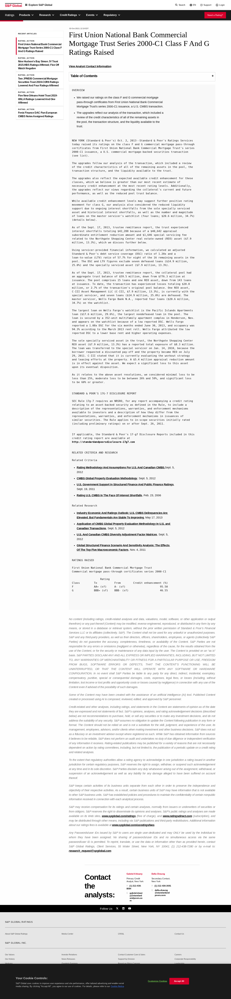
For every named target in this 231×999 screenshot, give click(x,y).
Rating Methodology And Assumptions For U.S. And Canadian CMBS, (121, 467)
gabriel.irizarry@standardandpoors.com (136, 897)
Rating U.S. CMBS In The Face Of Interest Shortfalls (109, 495)
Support (207, 5)
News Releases (68, 959)
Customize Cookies (157, 981)
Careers (178, 955)
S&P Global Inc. (16, 943)
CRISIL (121, 934)
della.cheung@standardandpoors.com (162, 892)
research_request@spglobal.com (90, 850)
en (194, 5)
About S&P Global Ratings (16, 934)
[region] (115, 981)
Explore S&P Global (40, 5)
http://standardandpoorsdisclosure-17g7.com (103, 441)
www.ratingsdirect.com (177, 816)
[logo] (13, 5)
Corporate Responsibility (185, 959)
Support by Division (126, 959)
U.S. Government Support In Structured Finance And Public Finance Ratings (125, 484)
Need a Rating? (215, 15)
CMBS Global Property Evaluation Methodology (107, 478)
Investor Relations (69, 955)
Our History (10, 959)
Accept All (179, 981)
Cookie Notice (117, 986)
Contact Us (179, 934)
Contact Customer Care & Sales (131, 955)
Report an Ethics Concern (129, 964)
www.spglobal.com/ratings (119, 816)
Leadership (179, 964)
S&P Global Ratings (19, 922)
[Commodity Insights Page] (118, 909)
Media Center (67, 934)
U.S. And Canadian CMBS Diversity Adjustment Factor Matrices (117, 534)
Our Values (9, 955)
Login (222, 5)
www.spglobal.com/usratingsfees (133, 825)
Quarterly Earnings (70, 964)
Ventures (9, 964)
